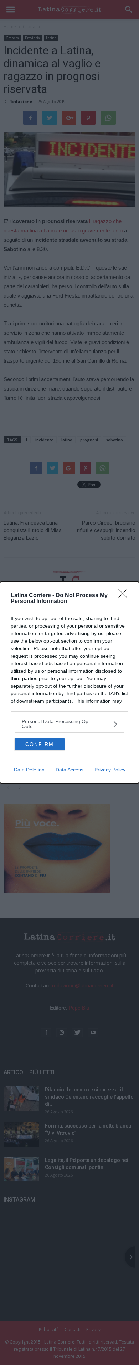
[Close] (125, 596)
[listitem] (69, 724)
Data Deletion (29, 769)
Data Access (69, 769)
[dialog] (69, 682)
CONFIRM (39, 744)
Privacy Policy (109, 769)
